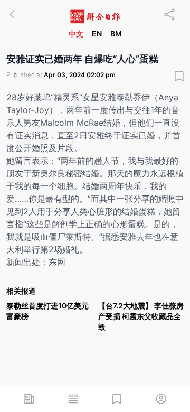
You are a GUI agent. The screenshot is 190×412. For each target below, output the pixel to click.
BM (116, 33)
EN (97, 33)
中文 (76, 33)
